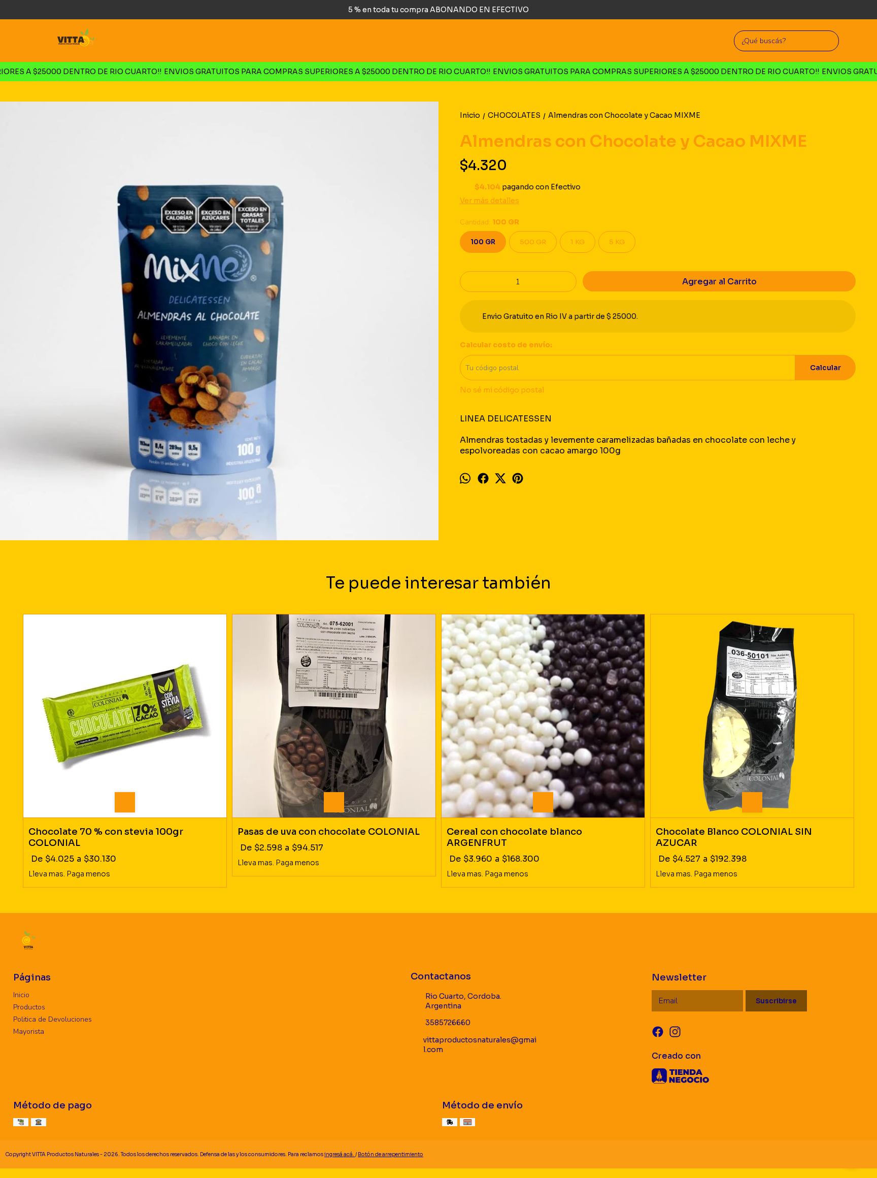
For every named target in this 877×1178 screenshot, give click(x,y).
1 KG (577, 242)
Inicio (21, 995)
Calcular (825, 368)
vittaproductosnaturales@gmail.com (479, 1044)
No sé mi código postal (502, 390)
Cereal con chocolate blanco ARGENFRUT (514, 837)
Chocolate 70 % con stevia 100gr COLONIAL (105, 837)
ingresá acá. (339, 1154)
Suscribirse (776, 1001)
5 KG (617, 242)
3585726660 (447, 1022)
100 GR (482, 242)
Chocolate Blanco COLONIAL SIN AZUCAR (734, 837)
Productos (29, 1007)
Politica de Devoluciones (52, 1019)
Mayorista (28, 1031)
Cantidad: (489, 222)
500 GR (533, 242)
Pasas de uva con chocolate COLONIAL (329, 831)
